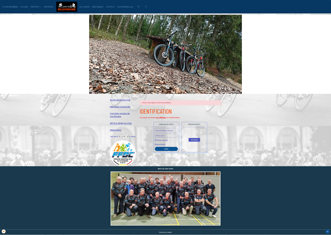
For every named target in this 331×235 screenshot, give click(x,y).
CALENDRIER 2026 (125, 7)
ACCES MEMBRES (10, 7)
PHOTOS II (48, 7)
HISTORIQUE (98, 7)
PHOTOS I (35, 7)
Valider (166, 149)
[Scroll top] (327, 231)
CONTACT (110, 7)
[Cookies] (4, 231)
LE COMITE (85, 7)
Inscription (194, 140)
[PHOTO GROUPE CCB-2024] (165, 198)
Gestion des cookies (165, 232)
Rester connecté (162, 140)
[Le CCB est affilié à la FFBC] (123, 153)
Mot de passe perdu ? (160, 144)
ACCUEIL (24, 7)
